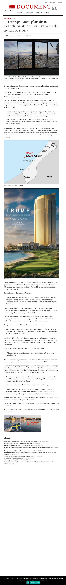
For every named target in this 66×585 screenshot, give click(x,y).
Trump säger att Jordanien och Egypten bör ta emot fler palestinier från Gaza (27, 447)
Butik (46, 2)
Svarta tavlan (9, 19)
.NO (59, 2)
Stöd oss (38, 13)
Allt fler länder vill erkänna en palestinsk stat (17, 445)
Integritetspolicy (35, 582)
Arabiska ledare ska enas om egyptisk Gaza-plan (18, 443)
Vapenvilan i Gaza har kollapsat (13, 458)
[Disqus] (31, 487)
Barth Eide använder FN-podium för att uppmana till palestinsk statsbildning (27, 461)
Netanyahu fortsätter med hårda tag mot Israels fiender (20, 441)
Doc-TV (19, 13)
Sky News (31, 97)
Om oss (47, 13)
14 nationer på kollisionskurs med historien (17, 456)
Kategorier (29, 13)
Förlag (51, 2)
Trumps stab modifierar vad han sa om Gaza (17, 451)
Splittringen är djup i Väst (11, 460)
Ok (28, 582)
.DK (61, 2)
